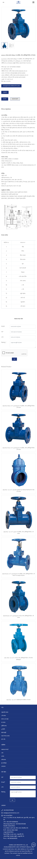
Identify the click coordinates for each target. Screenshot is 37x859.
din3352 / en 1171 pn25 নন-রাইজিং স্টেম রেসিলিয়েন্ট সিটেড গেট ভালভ (19, 532)
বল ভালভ (3, 722)
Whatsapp (15, 99)
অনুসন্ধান (5, 92)
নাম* (2, 332)
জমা (14, 359)
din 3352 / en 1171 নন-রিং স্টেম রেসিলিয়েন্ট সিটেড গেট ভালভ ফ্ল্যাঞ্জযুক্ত (18, 658)
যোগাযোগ (3, 766)
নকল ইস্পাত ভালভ (5, 736)
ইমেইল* (3, 326)
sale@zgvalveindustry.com (11, 86)
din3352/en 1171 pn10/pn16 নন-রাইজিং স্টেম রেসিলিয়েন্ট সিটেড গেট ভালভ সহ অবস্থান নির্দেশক (18, 574)
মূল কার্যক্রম (3, 763)
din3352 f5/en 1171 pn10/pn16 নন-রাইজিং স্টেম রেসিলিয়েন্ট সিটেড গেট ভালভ (19, 448)
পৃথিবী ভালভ (4, 726)
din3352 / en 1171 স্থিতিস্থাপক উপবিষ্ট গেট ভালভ (18, 699)
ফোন (2, 337)
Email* (3, 782)
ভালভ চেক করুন (4, 719)
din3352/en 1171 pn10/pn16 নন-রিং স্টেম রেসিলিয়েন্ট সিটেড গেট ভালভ (18, 616)
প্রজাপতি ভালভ (4, 712)
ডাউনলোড (3, 760)
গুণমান (2, 756)
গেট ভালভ (3, 716)
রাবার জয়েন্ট (3, 733)
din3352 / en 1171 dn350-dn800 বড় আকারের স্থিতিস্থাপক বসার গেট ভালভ (18, 490)
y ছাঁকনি (3, 729)
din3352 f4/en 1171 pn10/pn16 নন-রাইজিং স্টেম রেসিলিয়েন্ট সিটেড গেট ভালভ (19, 406)
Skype (4, 99)
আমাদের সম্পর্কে (4, 750)
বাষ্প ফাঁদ (3, 739)
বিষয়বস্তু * (3, 342)
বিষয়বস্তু (3, 792)
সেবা (2, 753)
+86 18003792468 (8, 810)
